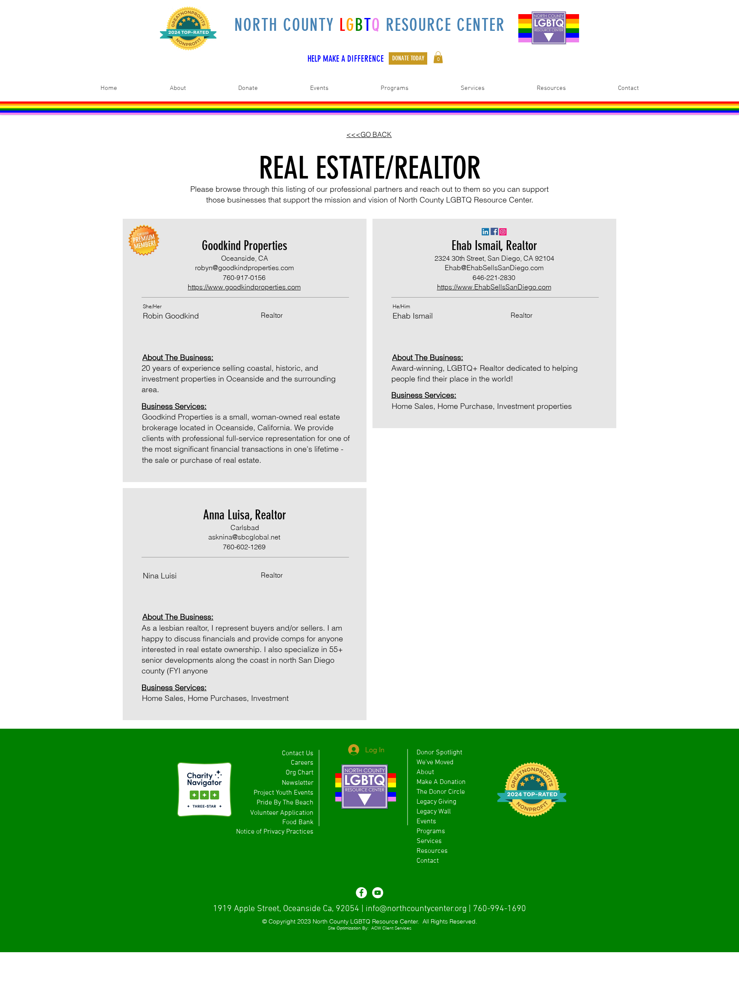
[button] (438, 57)
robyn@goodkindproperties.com (244, 267)
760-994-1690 (499, 909)
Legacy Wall (434, 811)
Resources (432, 851)
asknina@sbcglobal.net (244, 537)
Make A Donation (441, 782)
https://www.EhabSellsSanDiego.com (494, 287)
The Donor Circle (441, 792)
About (425, 772)
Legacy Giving (436, 802)
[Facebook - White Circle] (361, 892)
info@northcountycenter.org (416, 909)
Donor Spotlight (439, 752)
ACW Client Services (391, 928)
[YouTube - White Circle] (377, 892)
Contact (428, 861)
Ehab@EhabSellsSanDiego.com (494, 267)
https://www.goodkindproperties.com (244, 287)
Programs (431, 831)
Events (426, 821)
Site (331, 928)
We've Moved (435, 762)
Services (429, 841)
